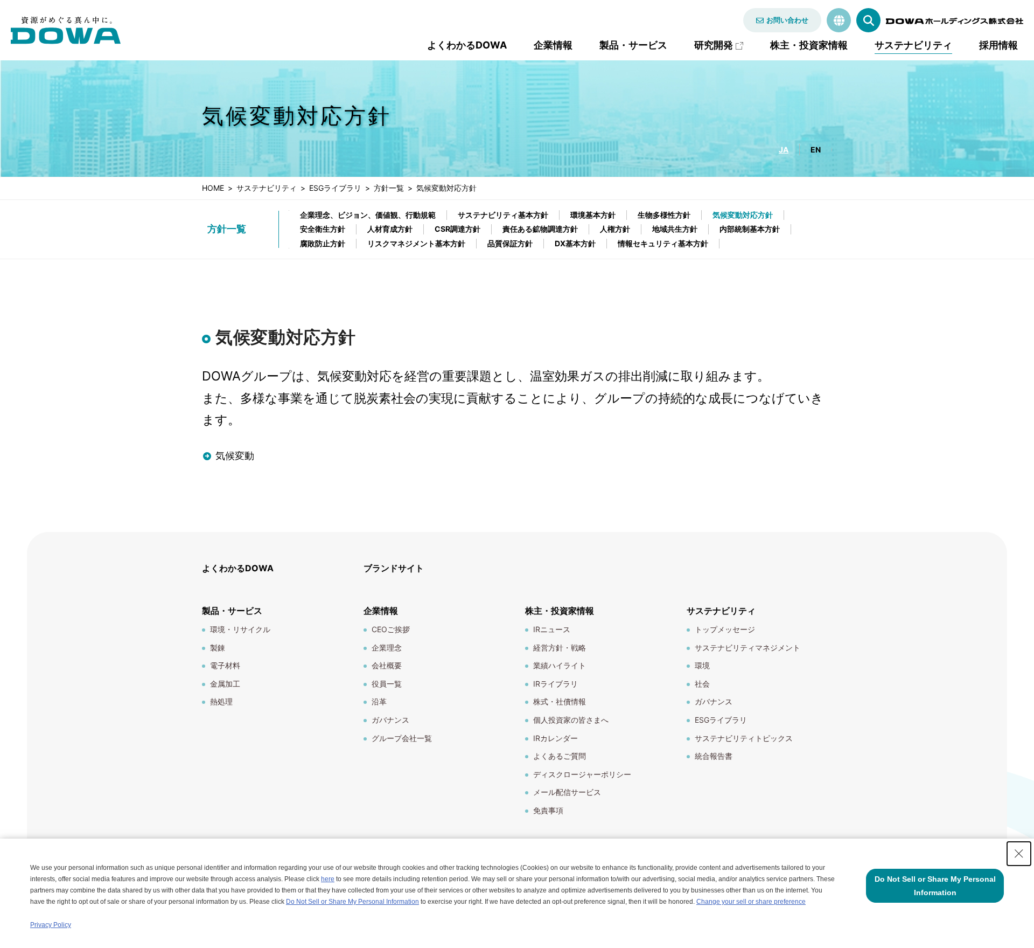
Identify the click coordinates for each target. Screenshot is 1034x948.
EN (816, 149)
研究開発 (713, 45)
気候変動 (234, 455)
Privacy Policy (50, 925)
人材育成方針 (390, 228)
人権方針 (615, 228)
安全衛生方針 (322, 228)
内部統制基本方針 (749, 228)
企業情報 (553, 45)
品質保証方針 (510, 243)
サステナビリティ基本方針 (503, 214)
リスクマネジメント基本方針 (416, 243)
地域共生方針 (674, 228)
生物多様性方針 (664, 214)
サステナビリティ (266, 187)
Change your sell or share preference (751, 901)
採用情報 (998, 45)
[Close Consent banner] (1019, 854)
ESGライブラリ (335, 187)
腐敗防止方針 (322, 243)
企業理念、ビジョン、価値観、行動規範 (368, 214)
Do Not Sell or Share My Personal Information (352, 901)
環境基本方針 (593, 214)
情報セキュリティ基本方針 (663, 243)
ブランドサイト (394, 568)
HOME (213, 187)
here (327, 879)
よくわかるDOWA (467, 45)
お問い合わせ (787, 20)
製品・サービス (633, 45)
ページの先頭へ (864, 561)
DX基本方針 (575, 243)
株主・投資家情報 (809, 45)
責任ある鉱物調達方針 (540, 228)
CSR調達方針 (457, 228)
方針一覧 (389, 187)
